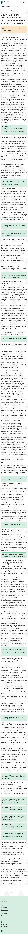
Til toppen (13, 892)
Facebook (5, 922)
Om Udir (3, 899)
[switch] (5, 30)
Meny (24, 2)
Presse (2, 905)
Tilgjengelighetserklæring (7, 916)
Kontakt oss (4, 901)
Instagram (5, 926)
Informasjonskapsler (6, 918)
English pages (4, 909)
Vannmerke (10, 30)
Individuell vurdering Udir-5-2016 (10, 6)
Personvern (4, 913)
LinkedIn (5, 924)
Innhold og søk (14, 10)
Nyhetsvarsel (4, 907)
